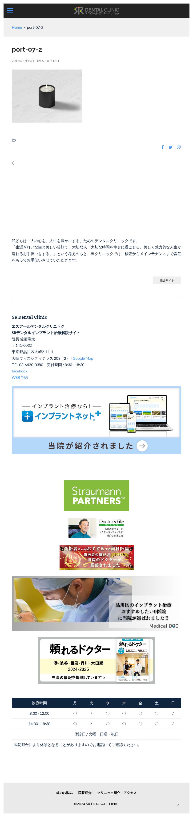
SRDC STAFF (51, 61)
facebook (20, 371)
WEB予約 (20, 377)
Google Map (83, 358)
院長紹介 (85, 793)
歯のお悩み (64, 793)
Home (17, 27)
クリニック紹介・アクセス (117, 793)
